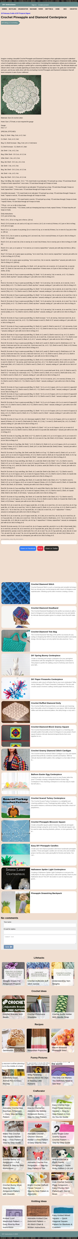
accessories (5, 539)
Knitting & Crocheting (10, 23)
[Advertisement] (39, 40)
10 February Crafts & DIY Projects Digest (15, 13)
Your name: (8, 922)
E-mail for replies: (10, 929)
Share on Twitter (51, 548)
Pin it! (40, 548)
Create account (43, 5)
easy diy (12, 539)
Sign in (34, 5)
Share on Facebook (27, 548)
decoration (19, 539)
